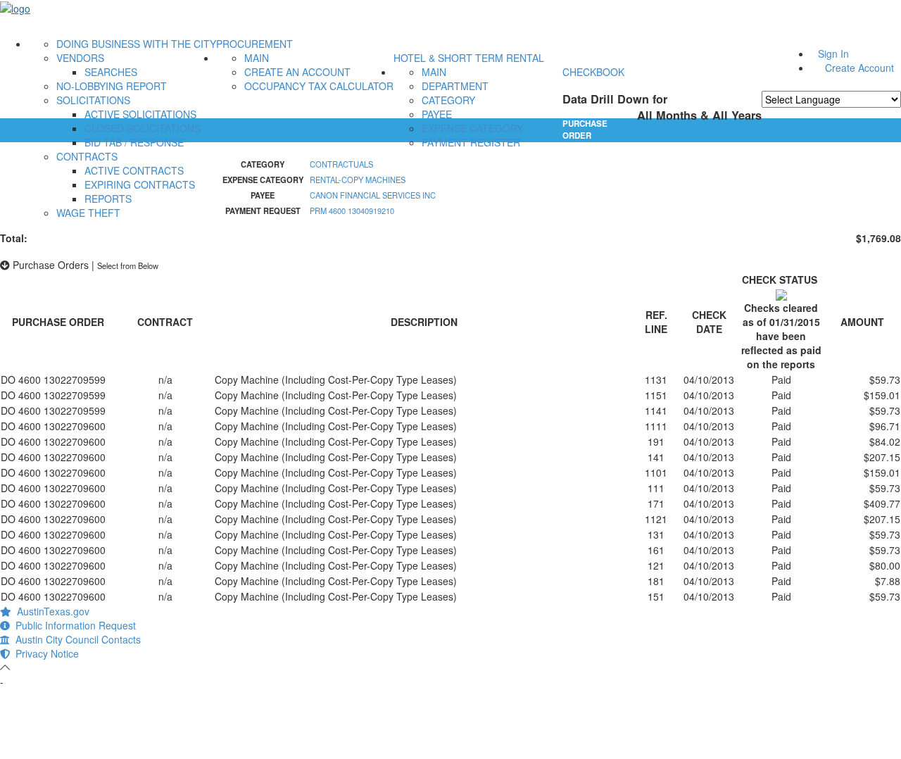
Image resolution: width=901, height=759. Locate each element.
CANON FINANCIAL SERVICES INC (373, 195)
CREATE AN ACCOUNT (297, 72)
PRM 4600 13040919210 (352, 210)
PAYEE (437, 114)
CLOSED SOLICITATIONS (142, 128)
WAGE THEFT (88, 213)
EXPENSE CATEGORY (472, 128)
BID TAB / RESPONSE (134, 142)
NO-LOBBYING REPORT (111, 86)
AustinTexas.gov (50, 611)
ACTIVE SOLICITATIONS (140, 114)
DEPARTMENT (455, 86)
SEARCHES (110, 72)
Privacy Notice (44, 653)
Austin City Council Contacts (75, 639)
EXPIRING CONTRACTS (139, 184)
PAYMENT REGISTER (471, 142)
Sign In (833, 53)
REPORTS (108, 199)
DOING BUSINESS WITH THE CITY (136, 44)
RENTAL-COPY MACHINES (357, 179)
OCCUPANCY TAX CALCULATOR (318, 86)
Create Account (859, 68)
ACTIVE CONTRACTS (134, 170)
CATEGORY (448, 100)
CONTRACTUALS (341, 164)
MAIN (256, 58)
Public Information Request (73, 625)
